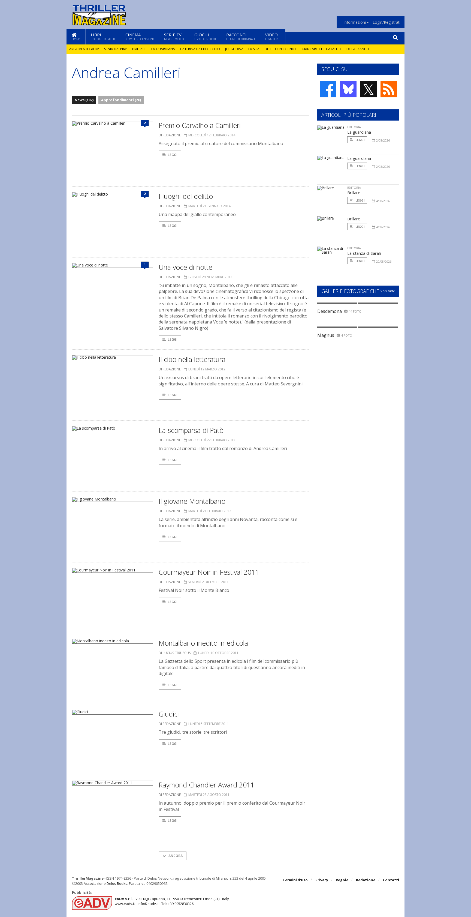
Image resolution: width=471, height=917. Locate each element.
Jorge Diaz (234, 49)
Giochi (205, 36)
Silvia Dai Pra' (115, 49)
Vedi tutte (388, 291)
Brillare (139, 49)
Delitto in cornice (281, 49)
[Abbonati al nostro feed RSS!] (388, 89)
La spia (253, 49)
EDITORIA (354, 126)
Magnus (325, 335)
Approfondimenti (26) (121, 99)
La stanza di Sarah (364, 253)
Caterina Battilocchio (200, 49)
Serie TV (174, 36)
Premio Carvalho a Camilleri (200, 125)
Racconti (240, 36)
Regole (342, 879)
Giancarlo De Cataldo (321, 49)
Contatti (391, 879)
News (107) (84, 99)
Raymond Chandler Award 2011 (206, 784)
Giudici (169, 713)
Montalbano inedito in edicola (203, 643)
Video (272, 36)
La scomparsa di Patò (191, 430)
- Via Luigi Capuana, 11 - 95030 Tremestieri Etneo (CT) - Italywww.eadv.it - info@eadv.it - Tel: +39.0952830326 (172, 901)
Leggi (172, 154)
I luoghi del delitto (186, 196)
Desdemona (329, 311)
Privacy (321, 879)
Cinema (139, 36)
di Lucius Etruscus (175, 653)
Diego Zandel (358, 49)
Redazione (365, 879)
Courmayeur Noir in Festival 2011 (209, 572)
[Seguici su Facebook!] (328, 89)
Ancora (175, 855)
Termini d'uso (295, 879)
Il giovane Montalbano (192, 501)
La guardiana (163, 49)
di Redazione (170, 135)
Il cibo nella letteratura (192, 359)
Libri (103, 36)
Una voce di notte (185, 267)
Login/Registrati (386, 22)
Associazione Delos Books (105, 883)
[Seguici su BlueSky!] (348, 89)
